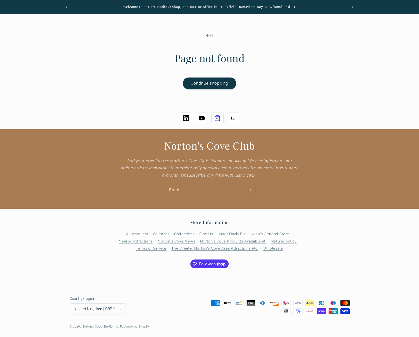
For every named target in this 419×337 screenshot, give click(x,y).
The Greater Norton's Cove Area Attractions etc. (214, 248)
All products (137, 234)
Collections (184, 234)
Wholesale (273, 248)
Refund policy (284, 241)
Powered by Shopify (135, 326)
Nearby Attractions (136, 241)
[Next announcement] (352, 7)
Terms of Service (151, 248)
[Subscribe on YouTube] (202, 118)
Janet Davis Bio (232, 234)
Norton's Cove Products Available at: (233, 241)
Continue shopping (210, 83)
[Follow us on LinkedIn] (186, 118)
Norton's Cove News (176, 241)
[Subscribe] (249, 190)
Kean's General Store (270, 234)
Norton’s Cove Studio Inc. (100, 326)
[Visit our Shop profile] (217, 118)
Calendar (161, 234)
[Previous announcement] (66, 7)
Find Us (206, 234)
